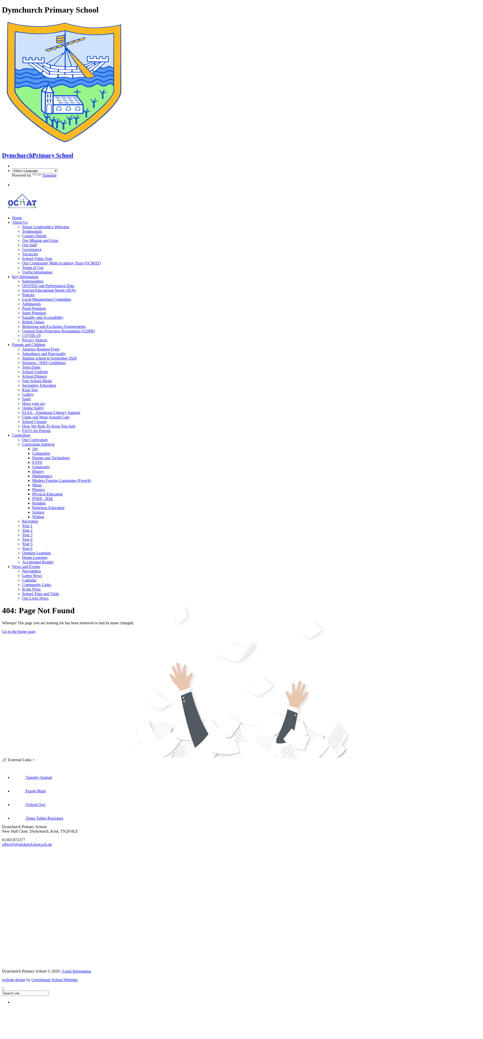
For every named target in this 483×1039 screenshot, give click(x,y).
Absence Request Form (40, 349)
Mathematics (42, 476)
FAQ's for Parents (36, 431)
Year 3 (27, 535)
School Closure (34, 421)
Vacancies (30, 254)
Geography (41, 467)
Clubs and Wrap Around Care (45, 417)
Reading (39, 503)
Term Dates (31, 367)
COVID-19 (31, 335)
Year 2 (27, 530)
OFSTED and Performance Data (48, 286)
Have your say (33, 403)
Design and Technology (51, 458)
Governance (32, 249)
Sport (26, 399)
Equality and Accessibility (42, 317)
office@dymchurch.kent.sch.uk (27, 844)
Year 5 (27, 544)
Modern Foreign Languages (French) (61, 480)
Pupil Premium (34, 308)
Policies (28, 295)
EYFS (37, 462)
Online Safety (33, 408)
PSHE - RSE (42, 498)
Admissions (31, 304)
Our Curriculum (35, 440)
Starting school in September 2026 (49, 358)
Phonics (38, 489)
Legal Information (76, 971)
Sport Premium (34, 313)
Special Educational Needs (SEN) (49, 290)
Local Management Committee (46, 299)
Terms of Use (33, 267)
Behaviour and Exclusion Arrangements (54, 326)
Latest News (32, 575)
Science (38, 512)
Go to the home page (18, 631)
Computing (41, 453)
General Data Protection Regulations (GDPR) (58, 331)
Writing (38, 517)
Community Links (36, 585)
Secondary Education (39, 385)
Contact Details (34, 236)
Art (34, 449)
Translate (49, 175)
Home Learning (34, 557)
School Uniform (35, 372)
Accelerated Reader (37, 562)
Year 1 (27, 526)
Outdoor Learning (36, 553)
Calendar (29, 580)
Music (37, 485)
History (38, 471)
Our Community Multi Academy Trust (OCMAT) (61, 263)
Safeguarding (32, 281)
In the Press (31, 589)
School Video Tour (37, 258)
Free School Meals (37, 381)
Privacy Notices (34, 340)
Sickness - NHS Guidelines (44, 363)
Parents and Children (28, 344)
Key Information (25, 277)
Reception (30, 521)
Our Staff (29, 245)
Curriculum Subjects (38, 444)
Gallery (28, 394)
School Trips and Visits (40, 594)
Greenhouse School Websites (54, 980)
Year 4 (27, 539)
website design (13, 980)
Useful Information (37, 272)
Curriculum (21, 435)
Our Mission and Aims (40, 240)
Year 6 (27, 548)
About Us (20, 222)
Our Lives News (35, 598)
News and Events (26, 566)
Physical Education (47, 494)
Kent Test (29, 390)
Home (17, 218)
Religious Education (48, 508)
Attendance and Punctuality (44, 354)
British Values (33, 322)
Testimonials (32, 231)
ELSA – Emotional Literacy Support (51, 412)
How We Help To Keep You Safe (48, 426)
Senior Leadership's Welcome (45, 227)
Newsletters (31, 571)
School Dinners (34, 376)
